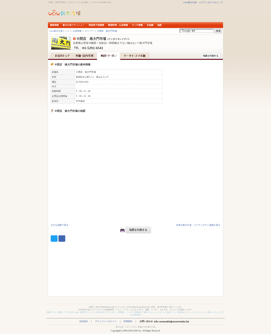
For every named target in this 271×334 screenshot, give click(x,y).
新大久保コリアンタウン (107, 312)
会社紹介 (83, 321)
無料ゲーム (148, 312)
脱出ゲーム (171, 312)
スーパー (89, 31)
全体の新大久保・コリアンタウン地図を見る (198, 225)
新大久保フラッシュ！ (74, 25)
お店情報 (77, 31)
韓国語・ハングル (125, 312)
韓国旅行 (138, 312)
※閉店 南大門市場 (107, 31)
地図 (159, 25)
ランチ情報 (137, 25)
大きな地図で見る (59, 225)
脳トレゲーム (213, 312)
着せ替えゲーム (183, 312)
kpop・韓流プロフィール (85, 312)
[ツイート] (54, 238)
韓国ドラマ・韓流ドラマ (57, 312)
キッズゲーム (159, 312)
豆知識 (150, 25)
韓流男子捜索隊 (96, 25)
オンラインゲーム (199, 312)
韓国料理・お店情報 (118, 25)
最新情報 (54, 25)
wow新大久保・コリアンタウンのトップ (203, 2)
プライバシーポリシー (106, 321)
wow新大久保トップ (59, 31)
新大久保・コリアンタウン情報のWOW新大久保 (135, 327)
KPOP (71, 312)
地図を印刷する (210, 56)
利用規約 (128, 321)
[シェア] (61, 238)
